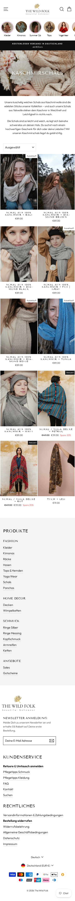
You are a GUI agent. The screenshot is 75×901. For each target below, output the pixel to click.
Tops (49, 35)
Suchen (8, 795)
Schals (7, 582)
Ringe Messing (12, 633)
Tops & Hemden (13, 570)
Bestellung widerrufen (17, 821)
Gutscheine (10, 673)
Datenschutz (11, 838)
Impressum (10, 844)
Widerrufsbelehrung (16, 826)
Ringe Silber (10, 627)
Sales (6, 667)
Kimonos (21, 35)
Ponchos (8, 588)
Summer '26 (35, 35)
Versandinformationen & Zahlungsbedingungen (33, 815)
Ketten (7, 650)
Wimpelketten (12, 610)
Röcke (7, 559)
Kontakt (8, 789)
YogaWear (63, 35)
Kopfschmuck (12, 639)
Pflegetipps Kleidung (16, 777)
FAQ (6, 783)
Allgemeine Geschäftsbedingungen (25, 832)
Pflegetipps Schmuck (16, 772)
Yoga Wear (10, 576)
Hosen (7, 565)
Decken (8, 605)
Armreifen (10, 645)
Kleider (7, 35)
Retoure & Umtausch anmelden (23, 766)
